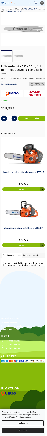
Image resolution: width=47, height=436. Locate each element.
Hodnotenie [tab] (27, 255)
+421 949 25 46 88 (30, 9)
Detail (21, 189)
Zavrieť (17, 129)
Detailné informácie (9, 84)
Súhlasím (23, 430)
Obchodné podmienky (9, 323)
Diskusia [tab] (36, 255)
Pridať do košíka (32, 118)
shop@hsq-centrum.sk (14, 11)
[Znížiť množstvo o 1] (4, 118)
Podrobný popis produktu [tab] (12, 255)
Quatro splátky (7, 329)
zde (29, 417)
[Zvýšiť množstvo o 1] (14, 118)
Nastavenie (23, 423)
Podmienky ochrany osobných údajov (16, 326)
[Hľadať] (30, 3)
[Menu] (42, 3)
